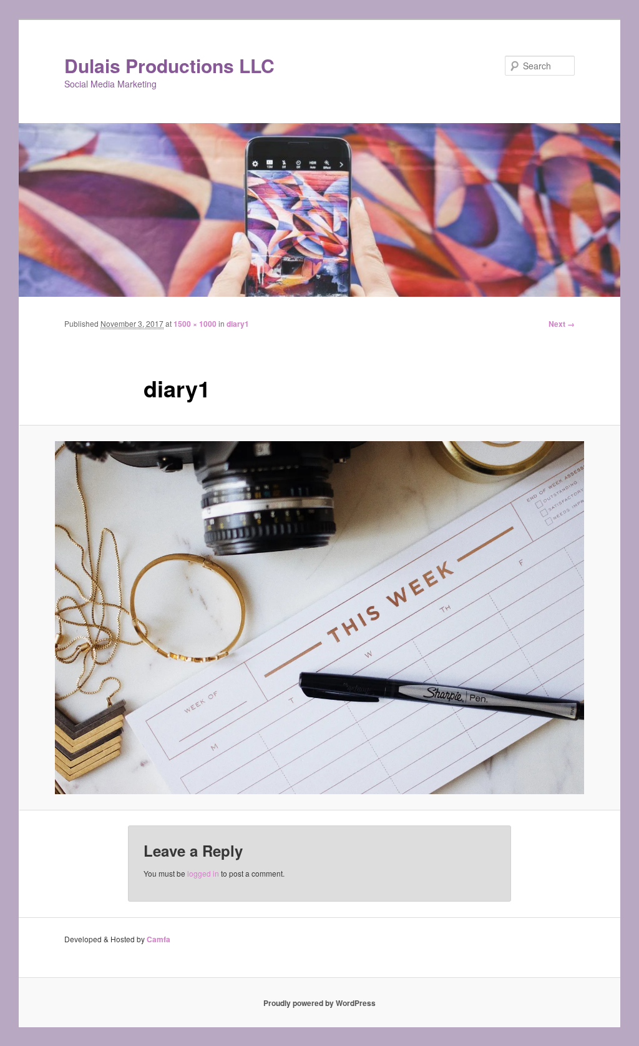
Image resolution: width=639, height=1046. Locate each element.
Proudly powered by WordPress (319, 1003)
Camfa (158, 939)
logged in (203, 873)
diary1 (238, 323)
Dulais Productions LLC (169, 65)
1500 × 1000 (195, 323)
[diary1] (319, 617)
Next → (562, 323)
